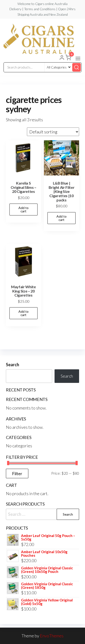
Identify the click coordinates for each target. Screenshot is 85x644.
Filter (17, 473)
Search (12, 364)
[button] (78, 58)
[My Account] (62, 58)
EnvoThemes (52, 635)
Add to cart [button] (23, 209)
